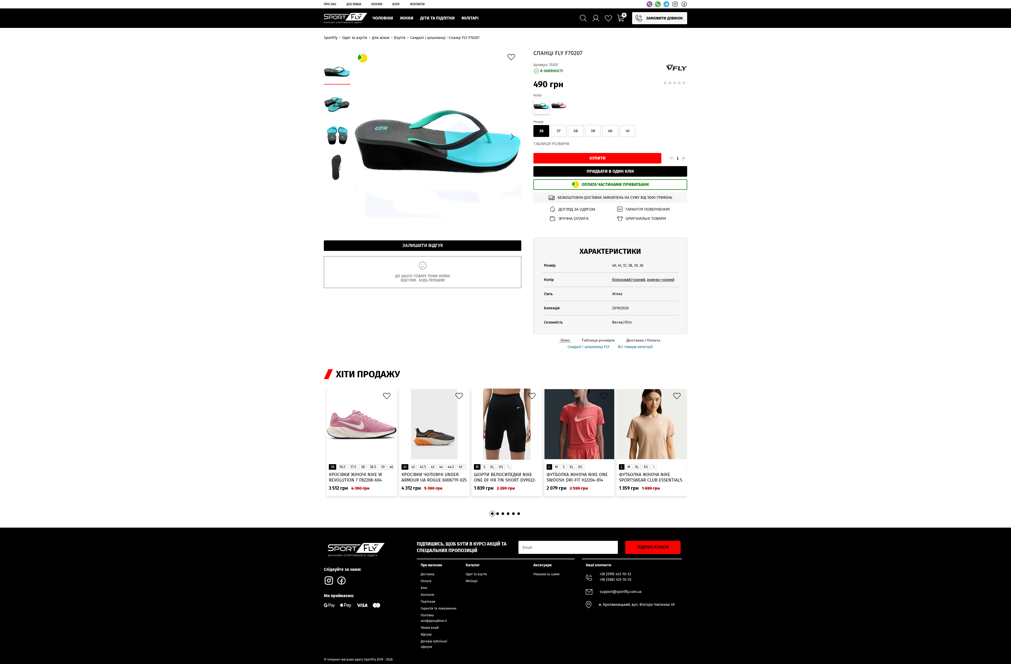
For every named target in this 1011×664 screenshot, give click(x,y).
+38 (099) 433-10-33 (615, 574)
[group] (437, 136)
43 (432, 467)
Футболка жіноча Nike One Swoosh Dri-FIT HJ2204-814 (577, 477)
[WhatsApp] (658, 4)
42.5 (423, 467)
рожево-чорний (660, 280)
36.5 (342, 467)
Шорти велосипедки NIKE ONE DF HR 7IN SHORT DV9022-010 (505, 477)
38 (575, 130)
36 (541, 130)
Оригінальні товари (646, 218)
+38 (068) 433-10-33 (615, 579)
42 (413, 467)
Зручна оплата (573, 218)
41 (628, 130)
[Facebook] (684, 4)
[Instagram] (675, 4)
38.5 (373, 467)
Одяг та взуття (476, 574)
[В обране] (512, 58)
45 (460, 467)
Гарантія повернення (648, 209)
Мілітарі (471, 581)
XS (501, 467)
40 (610, 130)
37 (559, 130)
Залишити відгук (422, 245)
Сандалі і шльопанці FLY (588, 347)
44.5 (451, 467)
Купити (597, 158)
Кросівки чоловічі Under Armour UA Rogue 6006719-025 (434, 477)
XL (492, 467)
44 (441, 467)
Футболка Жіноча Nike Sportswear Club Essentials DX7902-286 (650, 477)
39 (593, 130)
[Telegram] (666, 4)
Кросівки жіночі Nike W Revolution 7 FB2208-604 (355, 477)
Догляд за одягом (576, 209)
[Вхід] (596, 18)
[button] (512, 136)
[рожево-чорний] (559, 107)
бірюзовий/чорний (628, 280)
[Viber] (649, 4)
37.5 (353, 467)
